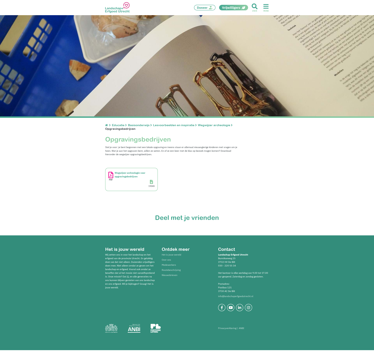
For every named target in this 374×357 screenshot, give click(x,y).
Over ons (166, 259)
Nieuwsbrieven (169, 275)
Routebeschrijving (171, 269)
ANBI (241, 328)
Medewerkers (169, 264)
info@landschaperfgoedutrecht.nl (235, 296)
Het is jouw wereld (171, 254)
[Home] (107, 125)
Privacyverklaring (227, 328)
